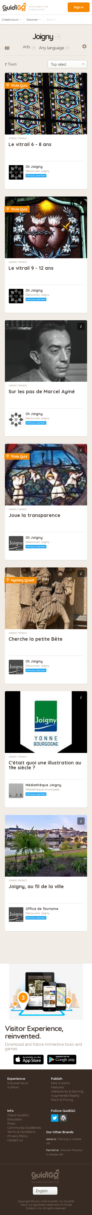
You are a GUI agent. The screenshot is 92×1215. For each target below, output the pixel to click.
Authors (13, 1087)
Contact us (15, 1140)
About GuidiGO (18, 1115)
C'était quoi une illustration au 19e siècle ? (45, 765)
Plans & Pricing (62, 1100)
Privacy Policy (17, 1136)
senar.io (51, 1139)
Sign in (78, 7)
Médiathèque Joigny (43, 785)
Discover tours (17, 1083)
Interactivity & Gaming (67, 1091)
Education (14, 1119)
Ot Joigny (34, 166)
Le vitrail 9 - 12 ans (31, 268)
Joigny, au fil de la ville (36, 886)
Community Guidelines (24, 1127)
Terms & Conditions (21, 1132)
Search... (51, 19)
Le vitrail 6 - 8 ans (30, 144)
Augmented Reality (65, 1095)
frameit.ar (52, 1150)
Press (11, 1123)
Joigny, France (18, 138)
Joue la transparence (34, 515)
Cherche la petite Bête (36, 639)
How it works (60, 1083)
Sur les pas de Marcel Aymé (42, 391)
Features (57, 1087)
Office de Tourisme (42, 909)
